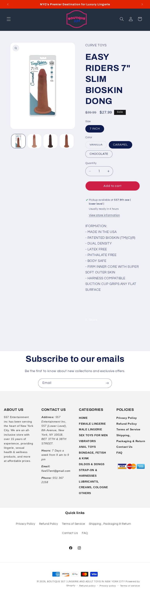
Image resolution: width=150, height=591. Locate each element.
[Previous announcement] (8, 4)
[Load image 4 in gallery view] (50, 141)
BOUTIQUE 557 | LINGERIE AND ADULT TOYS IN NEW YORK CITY (86, 581)
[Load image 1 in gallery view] (18, 141)
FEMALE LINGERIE (92, 423)
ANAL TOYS (87, 446)
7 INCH (95, 128)
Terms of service (130, 586)
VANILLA (98, 146)
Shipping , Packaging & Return (110, 523)
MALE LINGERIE (90, 429)
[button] (8, 18)
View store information (104, 215)
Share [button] (93, 319)
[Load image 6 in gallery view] (67, 141)
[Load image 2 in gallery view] (34, 141)
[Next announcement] (142, 4)
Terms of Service (128, 429)
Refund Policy (126, 423)
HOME (83, 417)
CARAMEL (120, 144)
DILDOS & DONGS (91, 464)
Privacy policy (108, 586)
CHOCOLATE (99, 153)
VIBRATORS (87, 441)
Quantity (91, 163)
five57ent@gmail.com (56, 470)
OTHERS (85, 493)
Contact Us (124, 446)
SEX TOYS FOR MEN (93, 435)
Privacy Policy (126, 417)
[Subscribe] (107, 383)
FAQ (119, 452)
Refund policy (87, 586)
